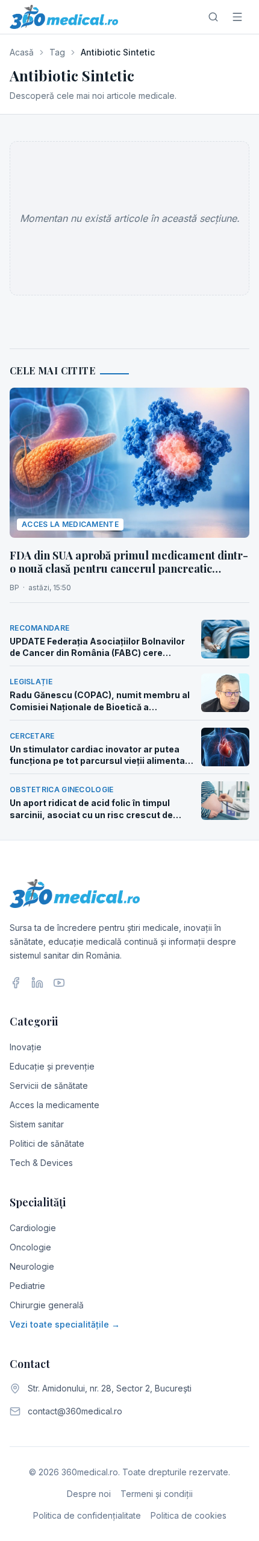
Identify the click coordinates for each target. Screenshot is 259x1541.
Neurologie (32, 1266)
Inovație (26, 1047)
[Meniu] (237, 17)
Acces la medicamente (54, 1105)
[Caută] (213, 17)
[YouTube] (59, 983)
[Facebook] (16, 983)
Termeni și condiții (156, 1494)
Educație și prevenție (52, 1066)
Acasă (22, 52)
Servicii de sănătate (49, 1085)
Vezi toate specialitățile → (65, 1324)
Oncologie (30, 1247)
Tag (57, 52)
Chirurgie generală (47, 1305)
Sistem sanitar (37, 1124)
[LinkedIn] (37, 983)
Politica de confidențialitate (87, 1515)
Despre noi (89, 1494)
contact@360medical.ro (75, 1411)
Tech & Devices (41, 1163)
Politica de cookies (188, 1515)
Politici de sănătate (47, 1143)
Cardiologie (33, 1228)
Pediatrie (27, 1286)
